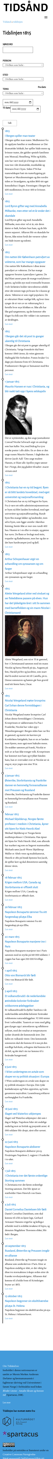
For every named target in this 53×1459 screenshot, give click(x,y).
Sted (5, 75)
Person (7, 60)
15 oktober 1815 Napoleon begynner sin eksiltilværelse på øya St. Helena (26, 1301)
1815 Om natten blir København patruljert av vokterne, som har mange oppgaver (27, 257)
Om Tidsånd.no (11, 1366)
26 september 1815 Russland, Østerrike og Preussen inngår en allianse (27, 1251)
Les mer (9, 194)
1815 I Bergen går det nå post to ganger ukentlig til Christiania (24, 336)
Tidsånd (7, 22)
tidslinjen (18, 22)
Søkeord (8, 44)
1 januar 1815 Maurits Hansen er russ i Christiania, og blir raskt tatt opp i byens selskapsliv (27, 386)
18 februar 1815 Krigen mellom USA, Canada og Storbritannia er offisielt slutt (23, 882)
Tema (6, 89)
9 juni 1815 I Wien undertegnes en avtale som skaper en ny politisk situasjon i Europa (27, 1071)
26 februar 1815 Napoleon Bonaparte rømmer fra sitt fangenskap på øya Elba (26, 912)
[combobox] (23, 65)
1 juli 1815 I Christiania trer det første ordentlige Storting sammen (26, 1175)
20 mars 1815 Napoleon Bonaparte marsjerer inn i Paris (25, 941)
